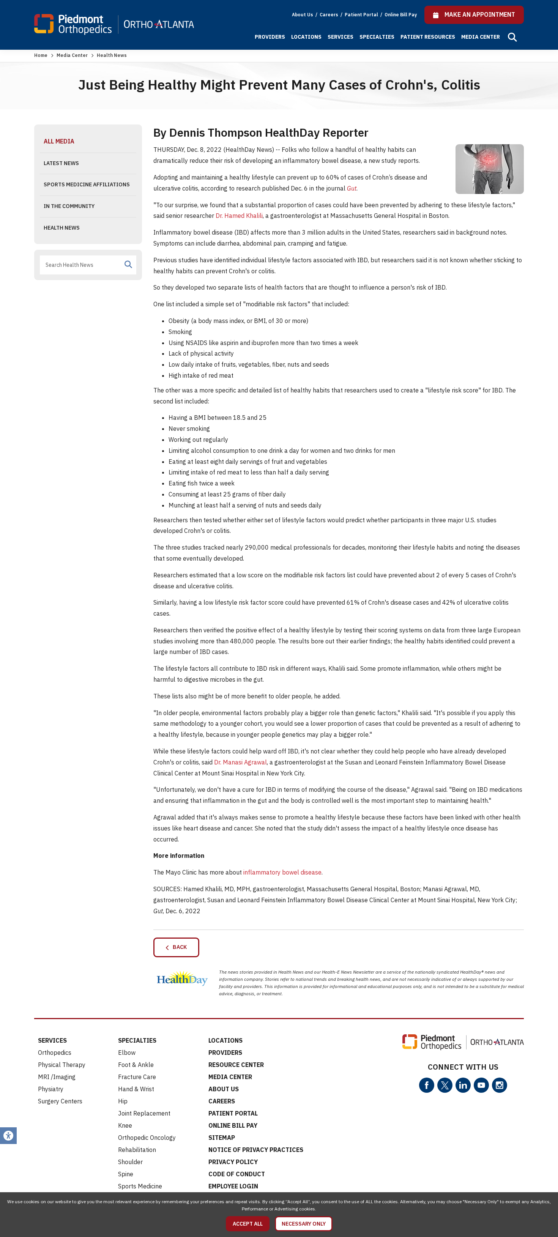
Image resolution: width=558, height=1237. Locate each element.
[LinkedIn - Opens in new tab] (463, 1085)
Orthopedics (54, 1052)
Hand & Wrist (136, 1089)
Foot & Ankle (136, 1064)
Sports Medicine (140, 1186)
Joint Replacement (144, 1113)
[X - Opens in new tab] (444, 1085)
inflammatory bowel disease (282, 872)
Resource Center (236, 1064)
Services (340, 36)
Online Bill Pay (401, 14)
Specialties (376, 36)
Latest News (61, 163)
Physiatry (50, 1089)
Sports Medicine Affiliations (87, 184)
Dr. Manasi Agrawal (240, 762)
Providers (270, 36)
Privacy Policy (233, 1162)
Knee (125, 1125)
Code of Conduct (236, 1174)
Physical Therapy (61, 1064)
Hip (123, 1101)
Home (40, 55)
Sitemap (221, 1137)
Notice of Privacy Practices (255, 1149)
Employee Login (233, 1186)
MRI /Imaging (57, 1077)
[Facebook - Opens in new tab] (426, 1085)
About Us (302, 14)
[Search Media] (128, 264)
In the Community (69, 206)
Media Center (480, 36)
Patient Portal (362, 14)
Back (178, 947)
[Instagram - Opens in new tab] (499, 1085)
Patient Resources (427, 36)
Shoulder (130, 1162)
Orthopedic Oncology (147, 1137)
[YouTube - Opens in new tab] (481, 1085)
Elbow (127, 1052)
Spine (125, 1174)
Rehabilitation (137, 1149)
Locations (306, 36)
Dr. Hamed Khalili (239, 215)
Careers (329, 14)
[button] (512, 37)
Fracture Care (137, 1077)
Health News (62, 227)
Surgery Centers (60, 1101)
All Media (59, 141)
